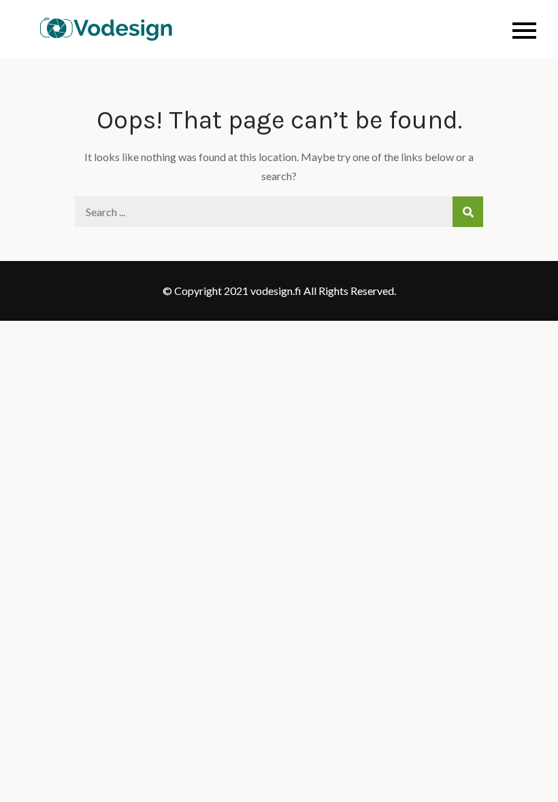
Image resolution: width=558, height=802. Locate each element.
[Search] (468, 211)
